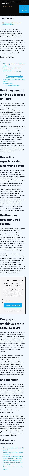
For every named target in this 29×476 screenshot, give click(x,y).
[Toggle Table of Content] (1, 62)
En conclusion (8, 83)
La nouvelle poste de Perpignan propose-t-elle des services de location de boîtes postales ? (13, 458)
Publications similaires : (13, 85)
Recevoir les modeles (13, 305)
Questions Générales (8, 24)
